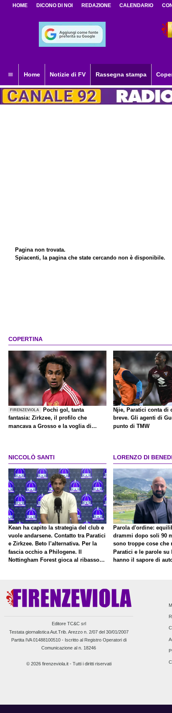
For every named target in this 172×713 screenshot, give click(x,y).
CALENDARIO (136, 5)
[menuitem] (10, 75)
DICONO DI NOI (54, 5)
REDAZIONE (96, 5)
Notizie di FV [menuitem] (68, 74)
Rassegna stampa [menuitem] (121, 74)
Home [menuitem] (32, 74)
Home (20, 5)
